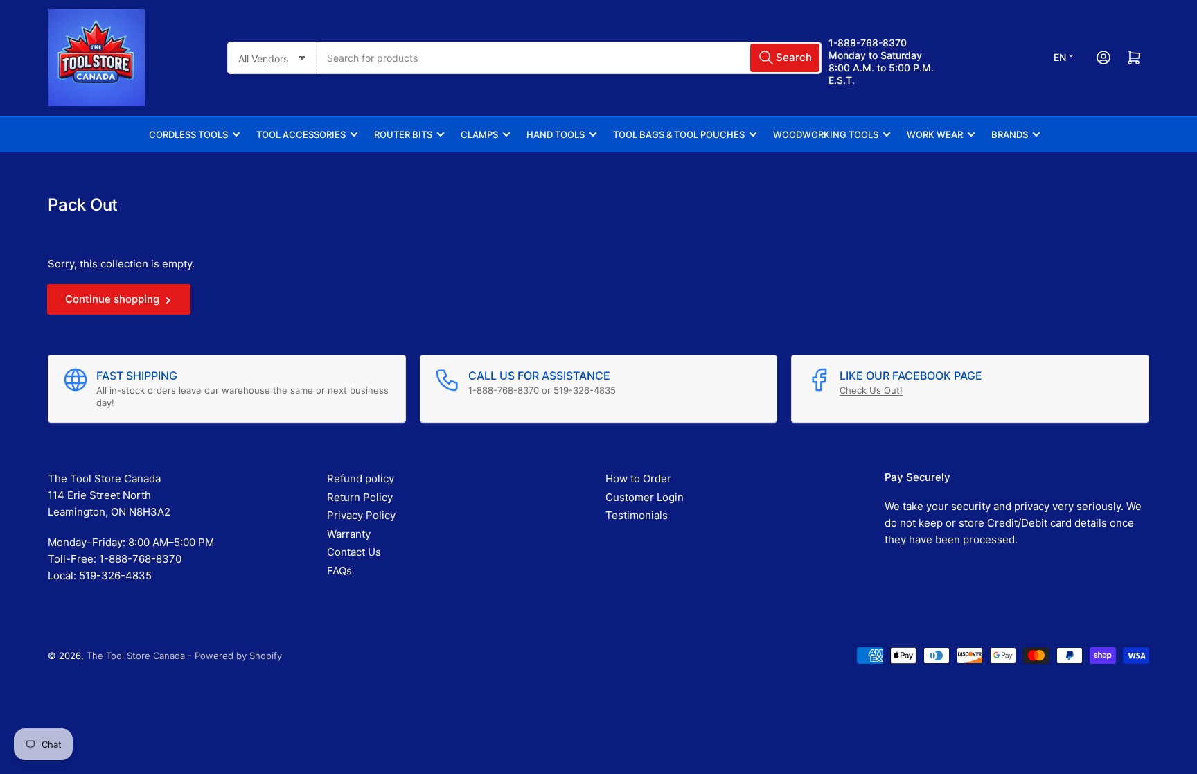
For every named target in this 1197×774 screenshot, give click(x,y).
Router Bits (403, 134)
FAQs (339, 570)
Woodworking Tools (825, 134)
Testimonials (636, 515)
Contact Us (354, 551)
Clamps (479, 134)
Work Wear (935, 134)
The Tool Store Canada (136, 655)
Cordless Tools (188, 134)
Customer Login (644, 497)
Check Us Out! (871, 390)
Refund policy (360, 478)
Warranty (349, 533)
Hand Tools (555, 134)
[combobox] (569, 58)
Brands (1009, 134)
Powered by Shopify (238, 655)
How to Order (638, 478)
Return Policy (360, 497)
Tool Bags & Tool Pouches (679, 134)
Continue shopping (112, 299)
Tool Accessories (301, 134)
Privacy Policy (361, 515)
